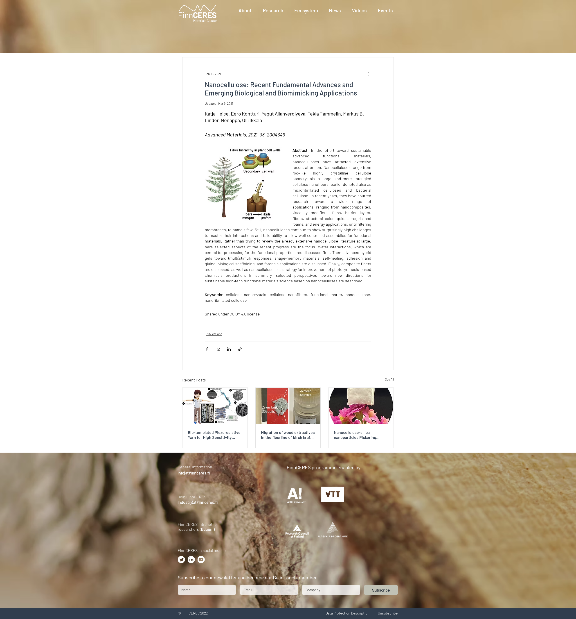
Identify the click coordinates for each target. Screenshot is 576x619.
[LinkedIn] (191, 559)
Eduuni (207, 529)
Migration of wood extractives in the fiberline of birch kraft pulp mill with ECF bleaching (288, 435)
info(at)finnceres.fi (194, 472)
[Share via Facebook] (207, 349)
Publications (214, 334)
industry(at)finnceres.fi (198, 502)
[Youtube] (201, 559)
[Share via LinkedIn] (229, 349)
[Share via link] (240, 349)
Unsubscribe (388, 613)
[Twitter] (181, 559)
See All (389, 379)
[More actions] (368, 73)
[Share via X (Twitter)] (218, 349)
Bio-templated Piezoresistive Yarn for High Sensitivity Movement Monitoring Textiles (214, 435)
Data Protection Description (347, 613)
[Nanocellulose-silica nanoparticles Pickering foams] (361, 406)
